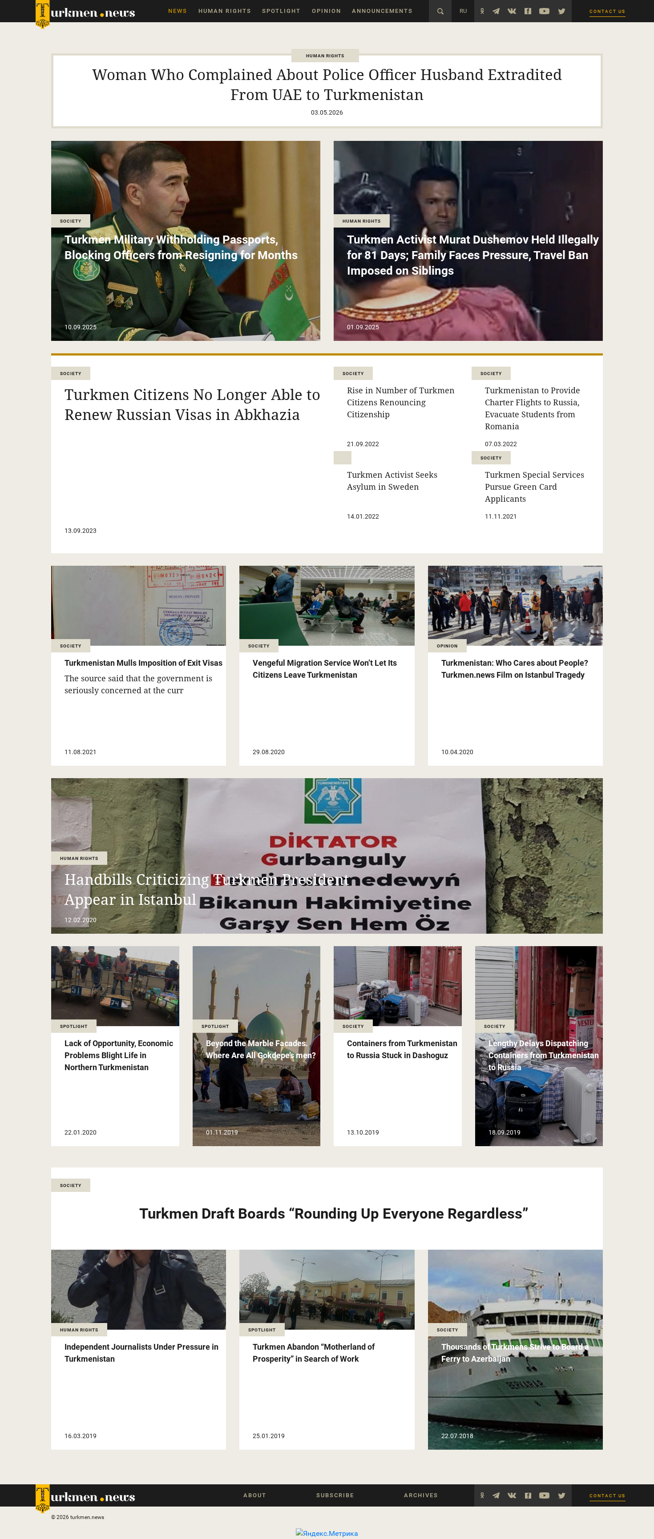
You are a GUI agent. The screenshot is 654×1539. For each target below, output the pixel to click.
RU (463, 11)
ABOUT (254, 1495)
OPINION (326, 11)
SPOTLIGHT (281, 11)
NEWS (177, 11)
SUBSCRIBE (335, 1495)
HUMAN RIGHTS (224, 11)
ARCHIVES (421, 1495)
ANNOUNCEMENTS (382, 11)
